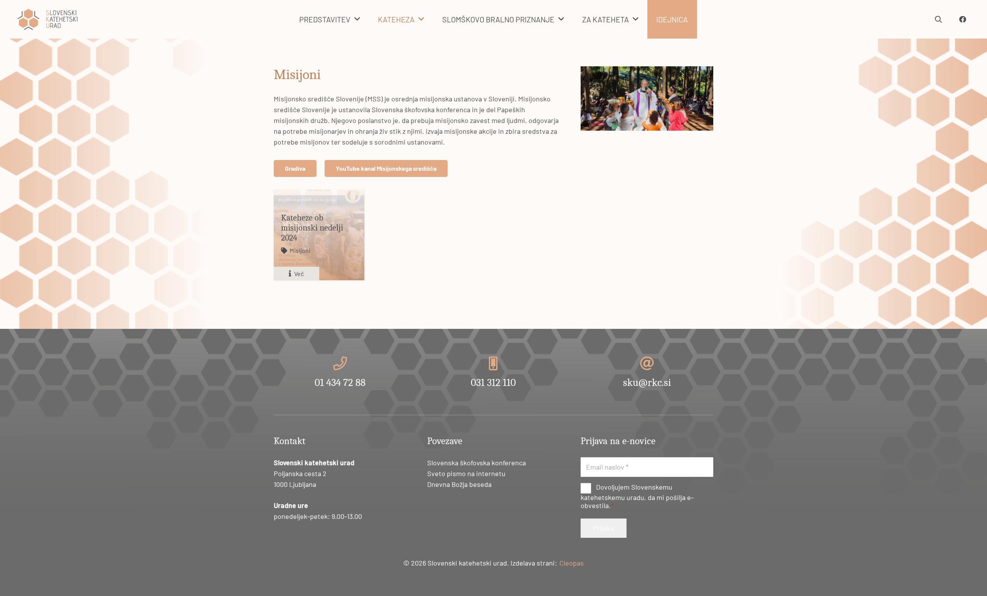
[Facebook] (963, 19)
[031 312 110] (493, 363)
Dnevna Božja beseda (459, 484)
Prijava (603, 528)
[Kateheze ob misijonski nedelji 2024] (319, 235)
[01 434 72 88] (340, 363)
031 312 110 (493, 383)
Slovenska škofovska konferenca (476, 462)
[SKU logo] (47, 19)
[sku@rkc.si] (647, 363)
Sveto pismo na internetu (466, 473)
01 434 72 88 (340, 383)
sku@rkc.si (647, 383)
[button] (357, 19)
